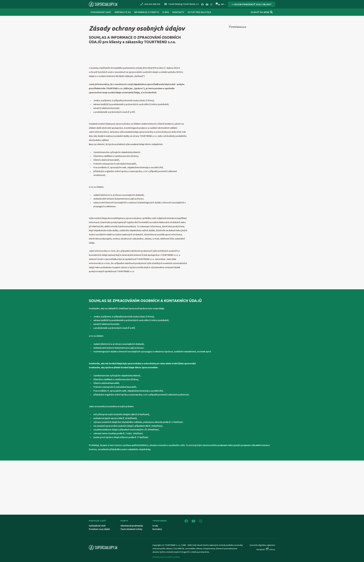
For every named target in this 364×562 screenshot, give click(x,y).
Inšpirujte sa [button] (123, 12)
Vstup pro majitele (199, 12)
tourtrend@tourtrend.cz (183, 4)
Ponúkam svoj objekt (99, 529)
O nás (165, 12)
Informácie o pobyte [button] (146, 12)
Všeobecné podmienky (132, 525)
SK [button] (222, 4)
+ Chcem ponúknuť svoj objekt (252, 4)
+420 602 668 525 (152, 4)
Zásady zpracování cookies (166, 556)
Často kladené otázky (131, 529)
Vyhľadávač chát (101, 12)
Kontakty (178, 12)
